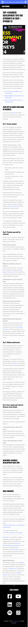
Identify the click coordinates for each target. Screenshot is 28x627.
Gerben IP (14, 113)
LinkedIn (12, 532)
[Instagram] (18, 604)
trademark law (12, 568)
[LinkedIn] (9, 604)
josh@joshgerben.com (9, 525)
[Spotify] (9, 612)
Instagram (19, 532)
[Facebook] (9, 596)
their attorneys (15, 549)
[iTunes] (18, 612)
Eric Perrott (15, 363)
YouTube (7, 532)
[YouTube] (18, 596)
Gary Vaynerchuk (14, 206)
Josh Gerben (5, 6)
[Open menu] (14, 586)
